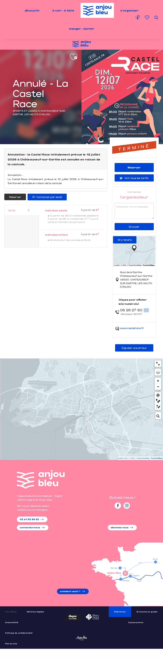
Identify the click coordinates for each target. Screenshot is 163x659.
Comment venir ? (70, 591)
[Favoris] (147, 17)
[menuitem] (32, 10)
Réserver (15, 196)
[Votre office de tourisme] (137, 18)
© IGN (131, 458)
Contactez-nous (30, 527)
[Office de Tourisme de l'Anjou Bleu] (41, 479)
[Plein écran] (158, 364)
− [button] (158, 386)
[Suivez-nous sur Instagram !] (127, 505)
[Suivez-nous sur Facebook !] (118, 505)
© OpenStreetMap (142, 458)
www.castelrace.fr (132, 328)
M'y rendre (125, 239)
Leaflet (120, 458)
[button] (156, 17)
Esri (126, 458)
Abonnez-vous (119, 527)
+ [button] (158, 381)
